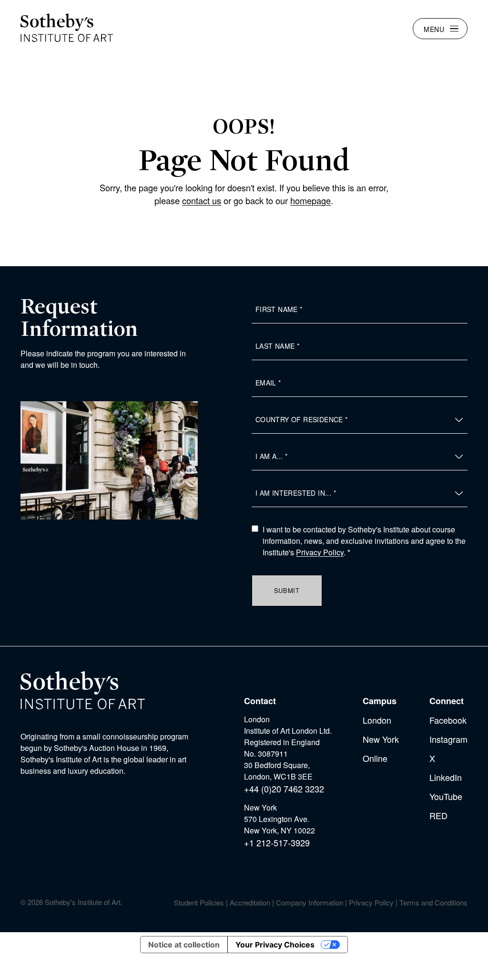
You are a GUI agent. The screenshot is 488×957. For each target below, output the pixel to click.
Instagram (448, 739)
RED (438, 815)
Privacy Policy (320, 552)
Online (375, 758)
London (377, 720)
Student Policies (199, 902)
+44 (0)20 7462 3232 (284, 788)
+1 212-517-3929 (277, 842)
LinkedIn (445, 777)
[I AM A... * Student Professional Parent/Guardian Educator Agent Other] (360, 456)
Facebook (448, 720)
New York (381, 739)
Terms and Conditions (433, 902)
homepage (310, 200)
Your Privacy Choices (275, 944)
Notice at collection (184, 944)
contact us (201, 200)
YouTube (445, 796)
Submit (287, 590)
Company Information (309, 902)
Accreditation (250, 902)
